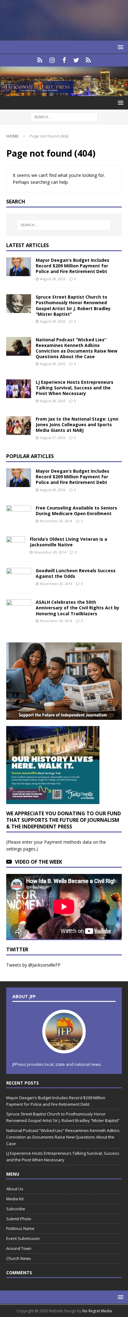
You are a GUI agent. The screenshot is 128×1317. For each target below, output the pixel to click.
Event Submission (23, 1238)
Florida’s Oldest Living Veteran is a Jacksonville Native (68, 542)
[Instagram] (52, 60)
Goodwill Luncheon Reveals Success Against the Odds (76, 573)
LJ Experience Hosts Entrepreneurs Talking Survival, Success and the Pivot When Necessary (74, 387)
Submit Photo (18, 1219)
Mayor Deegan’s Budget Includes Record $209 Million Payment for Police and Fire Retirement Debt (72, 265)
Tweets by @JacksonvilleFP (33, 965)
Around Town (18, 1248)
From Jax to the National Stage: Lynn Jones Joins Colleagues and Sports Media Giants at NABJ (77, 424)
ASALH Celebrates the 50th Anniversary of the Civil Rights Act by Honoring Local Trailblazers (77, 607)
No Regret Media (97, 1311)
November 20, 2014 (56, 521)
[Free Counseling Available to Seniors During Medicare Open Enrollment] (18, 513)
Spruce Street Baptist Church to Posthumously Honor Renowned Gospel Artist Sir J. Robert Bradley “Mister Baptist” (73, 305)
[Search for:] (64, 117)
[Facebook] (64, 60)
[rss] (88, 60)
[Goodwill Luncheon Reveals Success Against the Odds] (18, 577)
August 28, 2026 (52, 278)
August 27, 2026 (52, 437)
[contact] (39, 60)
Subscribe (15, 1209)
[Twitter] (76, 60)
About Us (14, 1189)
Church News (18, 1258)
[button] (119, 47)
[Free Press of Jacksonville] (64, 92)
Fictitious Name (20, 1228)
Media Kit (15, 1199)
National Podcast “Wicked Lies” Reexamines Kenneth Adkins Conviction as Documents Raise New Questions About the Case (76, 348)
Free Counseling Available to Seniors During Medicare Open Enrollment (76, 510)
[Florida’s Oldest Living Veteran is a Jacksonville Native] (15, 545)
